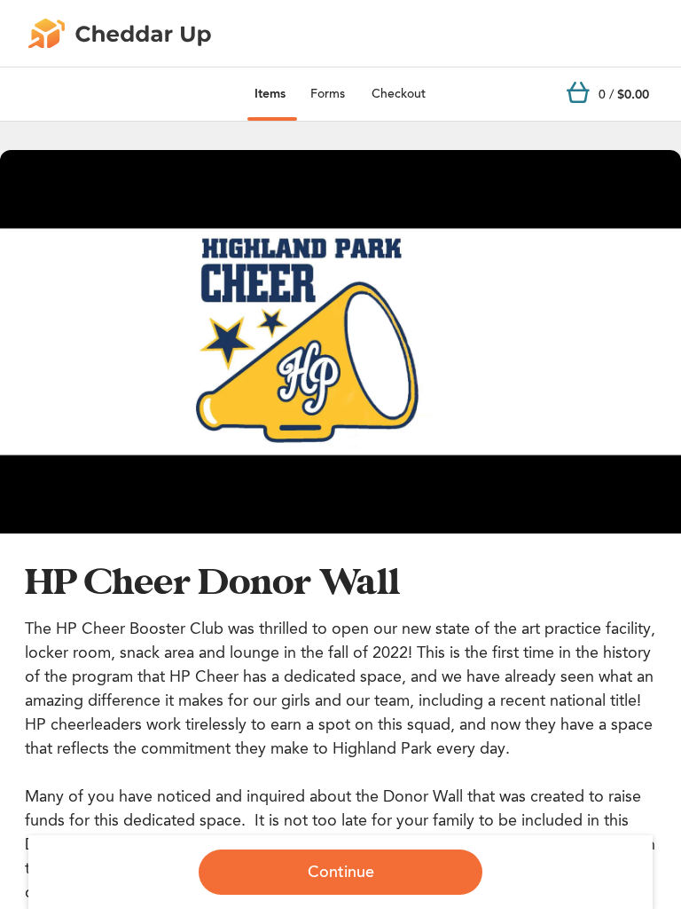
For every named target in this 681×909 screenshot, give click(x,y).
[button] (340, 342)
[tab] (270, 94)
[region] (340, 342)
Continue (341, 871)
